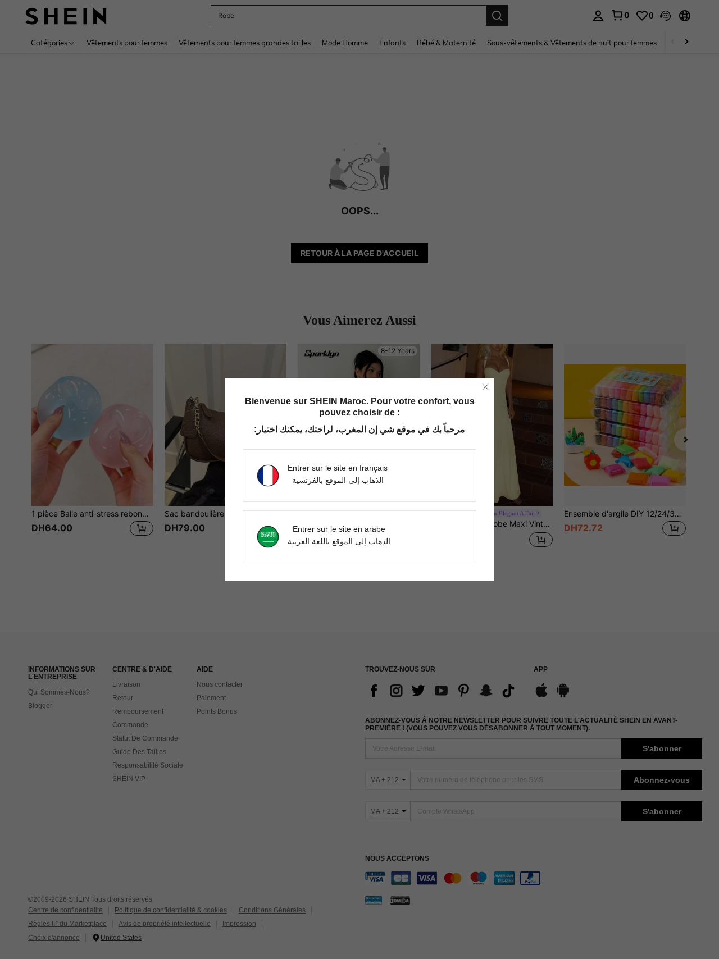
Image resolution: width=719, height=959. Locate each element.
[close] (485, 387)
